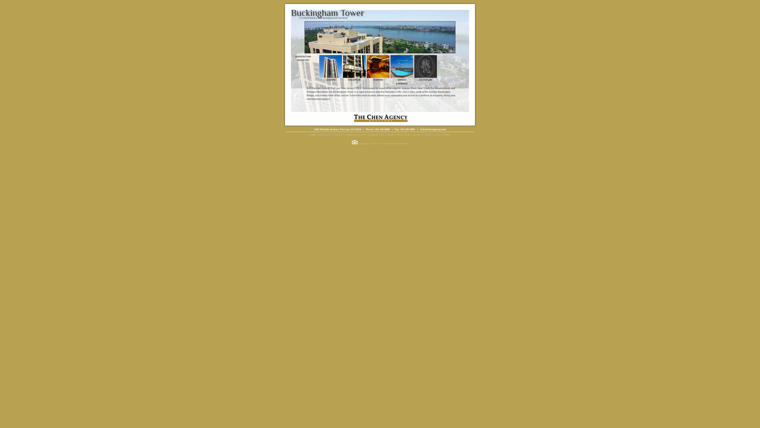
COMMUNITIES (376, 135)
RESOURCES (404, 135)
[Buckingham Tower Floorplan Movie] (425, 77)
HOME (312, 135)
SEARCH (338, 135)
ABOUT (390, 135)
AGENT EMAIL (443, 135)
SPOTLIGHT (325, 135)
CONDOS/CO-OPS (356, 135)
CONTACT (427, 135)
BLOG (416, 135)
